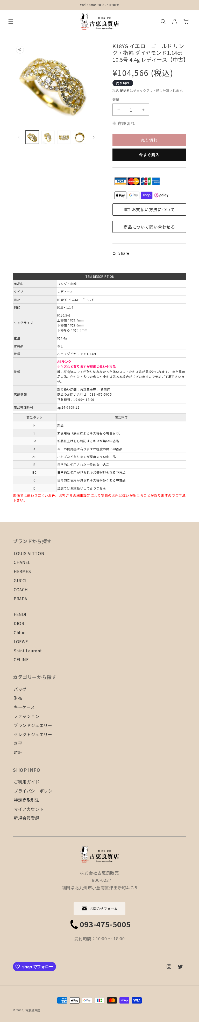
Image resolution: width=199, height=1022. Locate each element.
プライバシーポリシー (35, 791)
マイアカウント (29, 809)
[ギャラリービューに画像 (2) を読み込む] (48, 137)
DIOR (19, 623)
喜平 (18, 743)
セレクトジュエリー (33, 734)
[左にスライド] (18, 137)
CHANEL (22, 562)
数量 (115, 99)
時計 (18, 752)
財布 (18, 698)
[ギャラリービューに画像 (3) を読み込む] (63, 137)
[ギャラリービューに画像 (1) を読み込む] (32, 137)
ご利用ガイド (27, 782)
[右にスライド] (94, 137)
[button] (11, 21)
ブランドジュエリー (33, 725)
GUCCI (20, 580)
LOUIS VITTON (29, 553)
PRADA (20, 598)
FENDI (20, 614)
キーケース (24, 707)
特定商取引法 (27, 800)
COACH (21, 589)
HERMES (22, 571)
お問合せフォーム (104, 908)
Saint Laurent (28, 650)
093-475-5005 (105, 924)
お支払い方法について (153, 209)
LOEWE (21, 641)
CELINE (21, 659)
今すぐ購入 (149, 154)
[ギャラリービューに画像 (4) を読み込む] (79, 137)
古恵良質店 (33, 1010)
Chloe (20, 632)
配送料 (125, 90)
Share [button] (123, 253)
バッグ (20, 689)
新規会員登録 (27, 818)
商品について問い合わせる (149, 227)
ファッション (27, 716)
